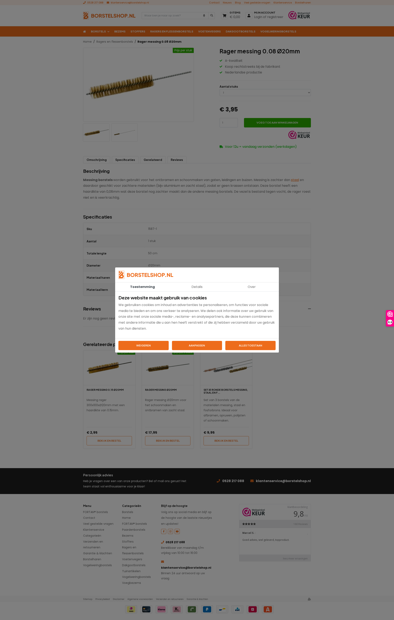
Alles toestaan (250, 345)
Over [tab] (252, 286)
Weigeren (143, 345)
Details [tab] (197, 286)
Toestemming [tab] (142, 286)
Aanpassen (197, 345)
